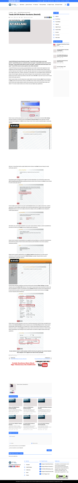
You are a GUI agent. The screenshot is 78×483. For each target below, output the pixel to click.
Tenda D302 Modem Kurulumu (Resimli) (42, 358)
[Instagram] (12, 1)
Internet (15, 12)
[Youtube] (15, 1)
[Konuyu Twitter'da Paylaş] (49, 17)
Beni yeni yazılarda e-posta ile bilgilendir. (16, 447)
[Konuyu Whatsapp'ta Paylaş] (51, 17)
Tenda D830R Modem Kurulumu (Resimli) (18, 358)
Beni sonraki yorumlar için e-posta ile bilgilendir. (17, 445)
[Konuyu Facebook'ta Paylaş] (48, 17)
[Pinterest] (17, 1)
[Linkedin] (14, 1)
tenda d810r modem (13, 354)
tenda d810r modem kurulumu (41, 354)
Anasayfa (11, 12)
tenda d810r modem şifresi (13, 355)
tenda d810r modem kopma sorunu (30, 354)
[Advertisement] (30, 52)
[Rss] (19, 1)
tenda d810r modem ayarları (20, 354)
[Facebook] (9, 1)
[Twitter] (11, 1)
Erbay (13, 390)
